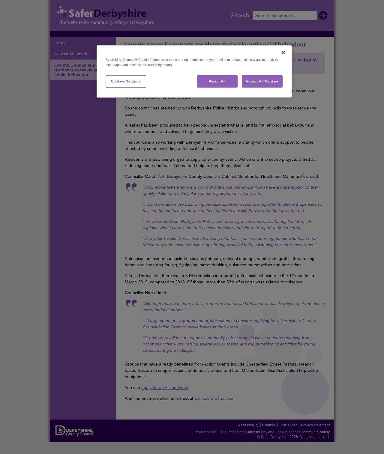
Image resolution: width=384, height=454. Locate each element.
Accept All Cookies (262, 81)
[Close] (283, 52)
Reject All (217, 81)
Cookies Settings (126, 81)
